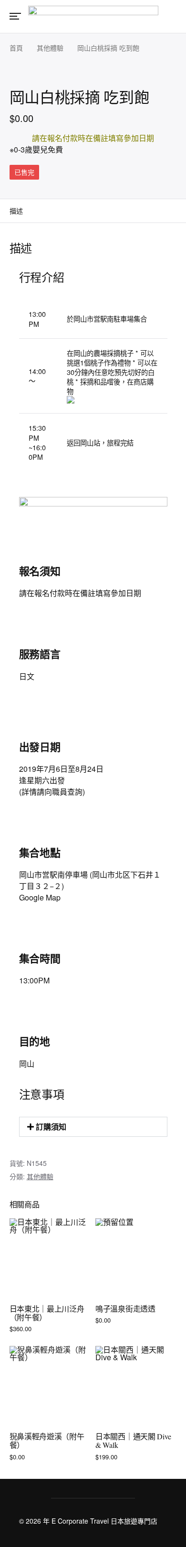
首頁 (16, 47)
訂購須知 (51, 1126)
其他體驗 (50, 47)
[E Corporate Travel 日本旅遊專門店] (93, 16)
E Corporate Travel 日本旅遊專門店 (104, 1521)
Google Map (40, 897)
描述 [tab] (16, 210)
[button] (93, 1126)
